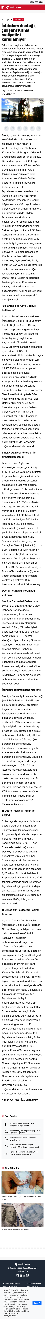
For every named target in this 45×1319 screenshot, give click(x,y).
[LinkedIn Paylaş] (19, 128)
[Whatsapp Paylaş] (32, 128)
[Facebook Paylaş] (6, 128)
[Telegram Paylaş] (25, 128)
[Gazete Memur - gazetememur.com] (13, 7)
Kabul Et (37, 1303)
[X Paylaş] (12, 128)
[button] (3, 7)
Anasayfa (6, 19)
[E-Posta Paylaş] (38, 128)
